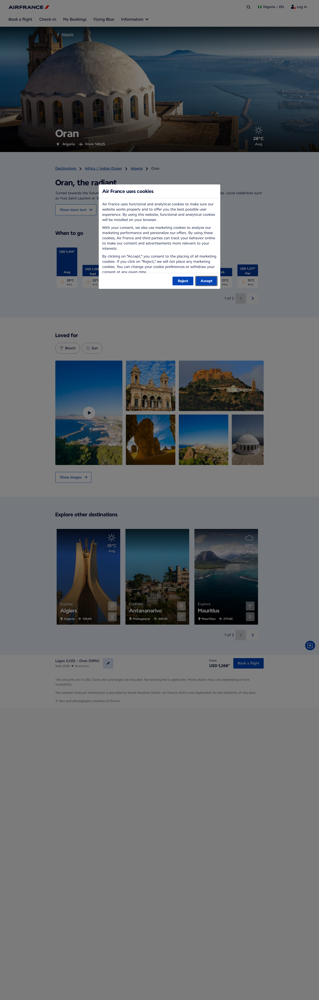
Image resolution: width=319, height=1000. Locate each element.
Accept (206, 281)
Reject (183, 281)
